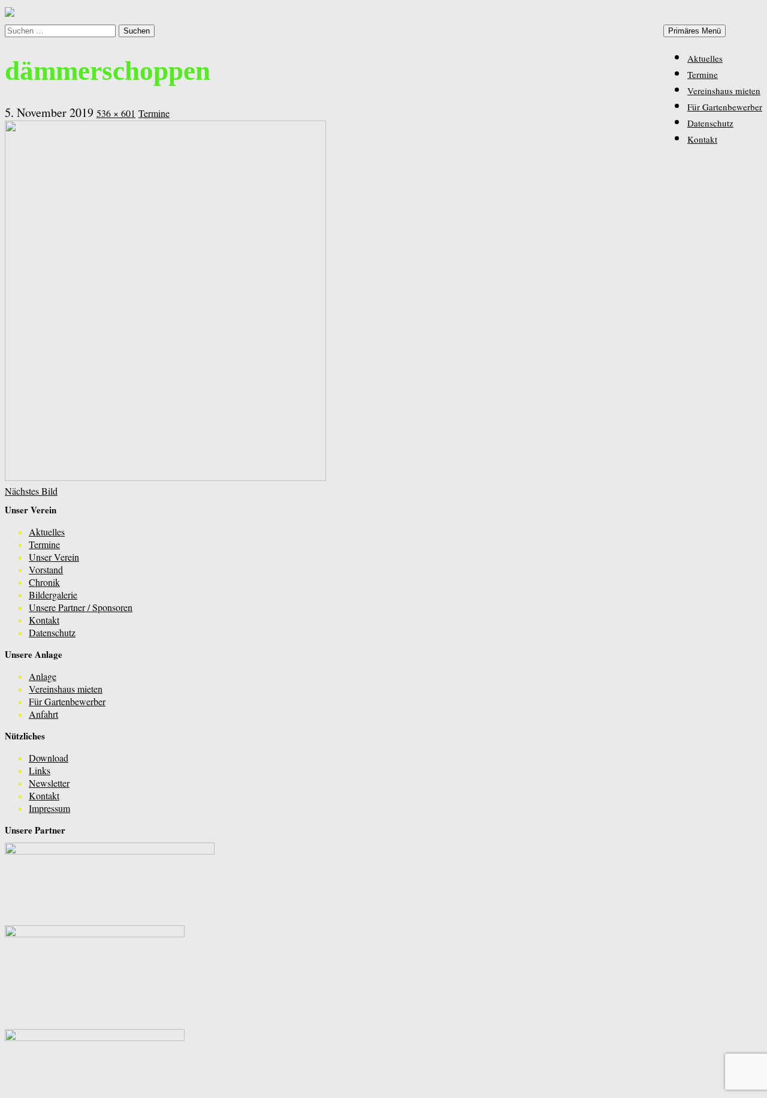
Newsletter (49, 783)
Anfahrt (43, 714)
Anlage (42, 676)
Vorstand (46, 569)
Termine (702, 74)
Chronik (44, 582)
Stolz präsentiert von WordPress (65, 1085)
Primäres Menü (694, 30)
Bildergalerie (53, 594)
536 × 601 (115, 113)
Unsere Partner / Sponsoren (80, 607)
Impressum (49, 808)
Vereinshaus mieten (723, 91)
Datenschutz (710, 123)
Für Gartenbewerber (724, 107)
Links (39, 770)
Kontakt (702, 139)
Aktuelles (705, 58)
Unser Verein (54, 556)
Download (48, 757)
